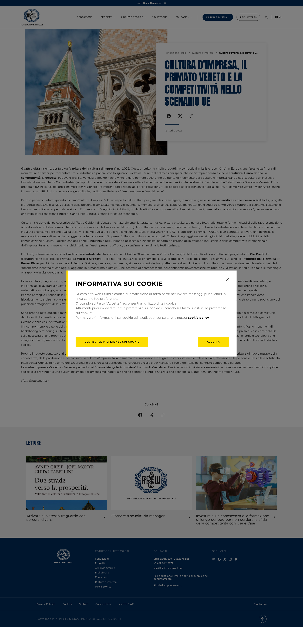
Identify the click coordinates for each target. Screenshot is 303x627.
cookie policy (198, 317)
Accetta (213, 341)
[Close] (227, 279)
